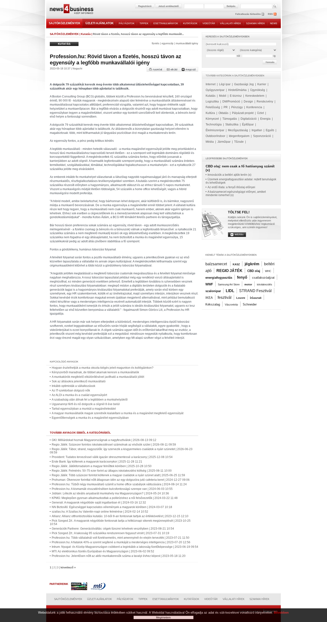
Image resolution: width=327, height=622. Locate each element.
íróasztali (255, 297)
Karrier (261, 84)
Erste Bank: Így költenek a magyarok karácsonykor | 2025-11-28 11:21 (97, 461)
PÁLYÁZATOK (127, 23)
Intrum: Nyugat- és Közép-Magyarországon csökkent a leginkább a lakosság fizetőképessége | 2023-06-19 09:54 (125, 546)
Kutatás (86, 34)
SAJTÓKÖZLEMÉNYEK (64, 23)
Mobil (222, 95)
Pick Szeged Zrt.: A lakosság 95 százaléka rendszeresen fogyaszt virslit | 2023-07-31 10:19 (110, 533)
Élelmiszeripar (215, 130)
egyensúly (168, 43)
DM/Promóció (231, 101)
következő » (68, 567)
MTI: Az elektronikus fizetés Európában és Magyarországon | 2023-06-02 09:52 (103, 551)
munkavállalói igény (187, 43)
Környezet (212, 118)
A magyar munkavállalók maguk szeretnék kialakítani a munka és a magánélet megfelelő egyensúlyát (117, 413)
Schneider (250, 304)
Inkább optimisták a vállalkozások (73, 386)
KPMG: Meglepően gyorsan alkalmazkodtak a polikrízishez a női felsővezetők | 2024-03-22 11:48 (115, 498)
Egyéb (270, 130)
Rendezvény (265, 101)
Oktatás (223, 113)
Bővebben (281, 612)
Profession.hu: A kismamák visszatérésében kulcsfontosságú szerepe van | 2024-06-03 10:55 (112, 489)
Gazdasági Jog (244, 84)
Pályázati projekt (243, 113)
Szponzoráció (262, 136)
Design (248, 101)
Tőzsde (239, 141)
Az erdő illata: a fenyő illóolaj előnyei (231, 187)
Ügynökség (257, 90)
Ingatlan (257, 130)
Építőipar (248, 124)
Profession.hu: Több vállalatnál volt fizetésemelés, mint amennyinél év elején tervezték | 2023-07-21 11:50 (120, 537)
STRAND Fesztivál (255, 291)
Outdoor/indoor (215, 136)
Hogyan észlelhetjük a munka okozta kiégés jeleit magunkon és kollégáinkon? (102, 367)
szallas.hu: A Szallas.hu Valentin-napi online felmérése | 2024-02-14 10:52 (100, 511)
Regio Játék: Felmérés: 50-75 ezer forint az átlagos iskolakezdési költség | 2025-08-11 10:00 (112, 470)
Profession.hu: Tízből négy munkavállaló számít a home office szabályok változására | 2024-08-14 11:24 (119, 484)
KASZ (236, 264)
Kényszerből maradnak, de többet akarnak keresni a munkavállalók (95, 372)
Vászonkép (231, 304)
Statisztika (231, 124)
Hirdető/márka (237, 90)
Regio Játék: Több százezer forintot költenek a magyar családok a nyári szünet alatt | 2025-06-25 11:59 (118, 475)
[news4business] (71, 9)
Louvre (240, 297)
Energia (265, 118)
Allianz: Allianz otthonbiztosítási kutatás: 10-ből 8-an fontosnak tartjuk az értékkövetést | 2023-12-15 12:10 (120, 516)
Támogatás (229, 118)
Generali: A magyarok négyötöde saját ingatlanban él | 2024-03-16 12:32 (99, 502)
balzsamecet (216, 264)
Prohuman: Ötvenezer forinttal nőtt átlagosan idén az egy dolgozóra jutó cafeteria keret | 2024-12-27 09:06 (121, 479)
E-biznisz (236, 95)
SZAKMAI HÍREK (255, 23)
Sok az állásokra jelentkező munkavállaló (79, 381)
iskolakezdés (264, 284)
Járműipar (224, 141)
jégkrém (252, 264)
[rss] (272, 14)
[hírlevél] (249, 14)
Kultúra (210, 113)
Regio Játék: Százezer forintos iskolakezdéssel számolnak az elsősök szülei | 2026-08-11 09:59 (114, 444)
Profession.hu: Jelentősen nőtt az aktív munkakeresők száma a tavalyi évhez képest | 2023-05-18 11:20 (119, 556)
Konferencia (254, 107)
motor (248, 284)
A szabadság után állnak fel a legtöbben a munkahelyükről (90, 399)
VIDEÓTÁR (209, 23)
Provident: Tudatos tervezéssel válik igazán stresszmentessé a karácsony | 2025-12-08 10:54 (112, 457)
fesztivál (224, 297)
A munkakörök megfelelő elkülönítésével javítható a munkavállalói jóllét (98, 377)
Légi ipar (225, 84)
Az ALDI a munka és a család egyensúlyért (79, 395)
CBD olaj (253, 271)
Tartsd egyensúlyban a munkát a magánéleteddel (84, 408)
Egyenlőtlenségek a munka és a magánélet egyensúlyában (90, 417)
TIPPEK (144, 23)
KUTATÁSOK (190, 23)
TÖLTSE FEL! (239, 212)
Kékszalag (212, 304)
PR (226, 107)
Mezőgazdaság (238, 130)
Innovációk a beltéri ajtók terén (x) (229, 174)
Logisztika (212, 101)
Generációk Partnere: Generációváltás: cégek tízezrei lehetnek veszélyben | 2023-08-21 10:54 (113, 528)
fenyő (242, 277)
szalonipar (213, 291)
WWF (209, 284)
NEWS (273, 23)
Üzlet (260, 113)
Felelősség (213, 107)
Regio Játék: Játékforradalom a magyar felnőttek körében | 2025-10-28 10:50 (102, 466)
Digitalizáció (249, 118)
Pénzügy (237, 107)
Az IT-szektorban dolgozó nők (71, 390)
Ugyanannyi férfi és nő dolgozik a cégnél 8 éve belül (86, 404)
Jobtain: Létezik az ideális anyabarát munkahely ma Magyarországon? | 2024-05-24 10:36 (110, 493)
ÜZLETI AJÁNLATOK (99, 23)
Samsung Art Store (229, 284)
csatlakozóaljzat (263, 277)
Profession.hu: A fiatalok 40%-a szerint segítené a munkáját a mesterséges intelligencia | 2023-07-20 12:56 (121, 542)
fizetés (155, 43)
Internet (210, 84)
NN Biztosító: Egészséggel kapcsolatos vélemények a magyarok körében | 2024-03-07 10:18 (112, 507)
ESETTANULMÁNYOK (165, 23)
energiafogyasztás (218, 277)
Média (210, 141)
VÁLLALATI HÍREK (230, 23)
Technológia (214, 124)
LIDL (230, 291)
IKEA (209, 298)
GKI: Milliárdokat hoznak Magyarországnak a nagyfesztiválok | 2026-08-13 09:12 (104, 440)
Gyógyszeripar (215, 90)
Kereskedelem (254, 95)
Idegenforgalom (239, 136)
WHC (268, 271)
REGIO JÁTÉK (229, 271)
